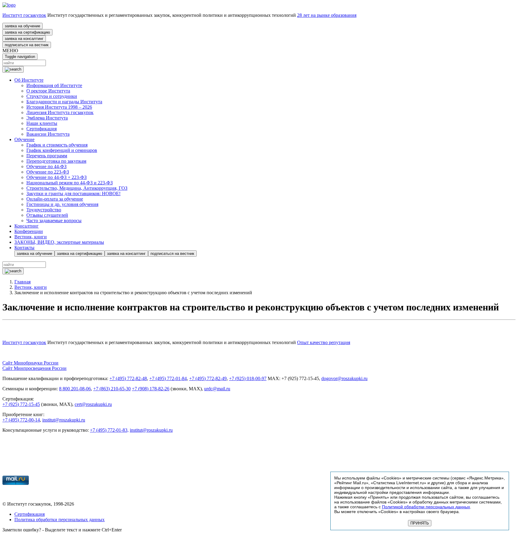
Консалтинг (26, 225)
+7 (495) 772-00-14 (21, 419)
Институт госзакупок (24, 15)
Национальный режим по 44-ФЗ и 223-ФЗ (69, 182)
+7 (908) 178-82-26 (150, 388)
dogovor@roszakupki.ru (344, 378)
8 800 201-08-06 (75, 388)
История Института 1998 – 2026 (59, 107)
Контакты (24, 247)
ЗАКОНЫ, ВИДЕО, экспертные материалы (59, 242)
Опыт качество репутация (323, 342)
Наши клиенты (41, 123)
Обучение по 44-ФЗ (46, 166)
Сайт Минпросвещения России (34, 368)
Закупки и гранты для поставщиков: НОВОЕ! (73, 193)
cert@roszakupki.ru (93, 404)
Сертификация (41, 128)
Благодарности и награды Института (64, 101)
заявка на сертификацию (27, 32)
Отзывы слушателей (47, 215)
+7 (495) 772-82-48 (128, 378)
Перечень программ (46, 155)
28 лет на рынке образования (326, 15)
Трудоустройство (43, 209)
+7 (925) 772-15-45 (21, 404)
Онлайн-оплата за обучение (54, 198)
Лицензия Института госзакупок (60, 112)
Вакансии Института (48, 134)
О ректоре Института (48, 90)
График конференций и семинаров (61, 150)
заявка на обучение (22, 26)
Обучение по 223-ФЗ (47, 171)
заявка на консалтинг (24, 38)
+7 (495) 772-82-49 (208, 378)
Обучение (24, 139)
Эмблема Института (47, 117)
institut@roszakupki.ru (63, 419)
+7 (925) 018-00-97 (247, 378)
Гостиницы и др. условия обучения (62, 204)
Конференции (28, 231)
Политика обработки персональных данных (59, 519)
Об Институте (28, 80)
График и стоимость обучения (57, 144)
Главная (22, 281)
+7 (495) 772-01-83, (109, 430)
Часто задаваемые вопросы (54, 220)
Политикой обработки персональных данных (426, 506)
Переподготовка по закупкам (56, 161)
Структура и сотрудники (51, 96)
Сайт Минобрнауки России (30, 362)
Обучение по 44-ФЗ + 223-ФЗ (56, 177)
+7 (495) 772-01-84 (168, 378)
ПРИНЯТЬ (419, 523)
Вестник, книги (30, 236)
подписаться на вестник (27, 45)
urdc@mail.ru (217, 388)
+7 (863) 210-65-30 (112, 388)
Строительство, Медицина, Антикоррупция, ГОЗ (76, 188)
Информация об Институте (54, 85)
